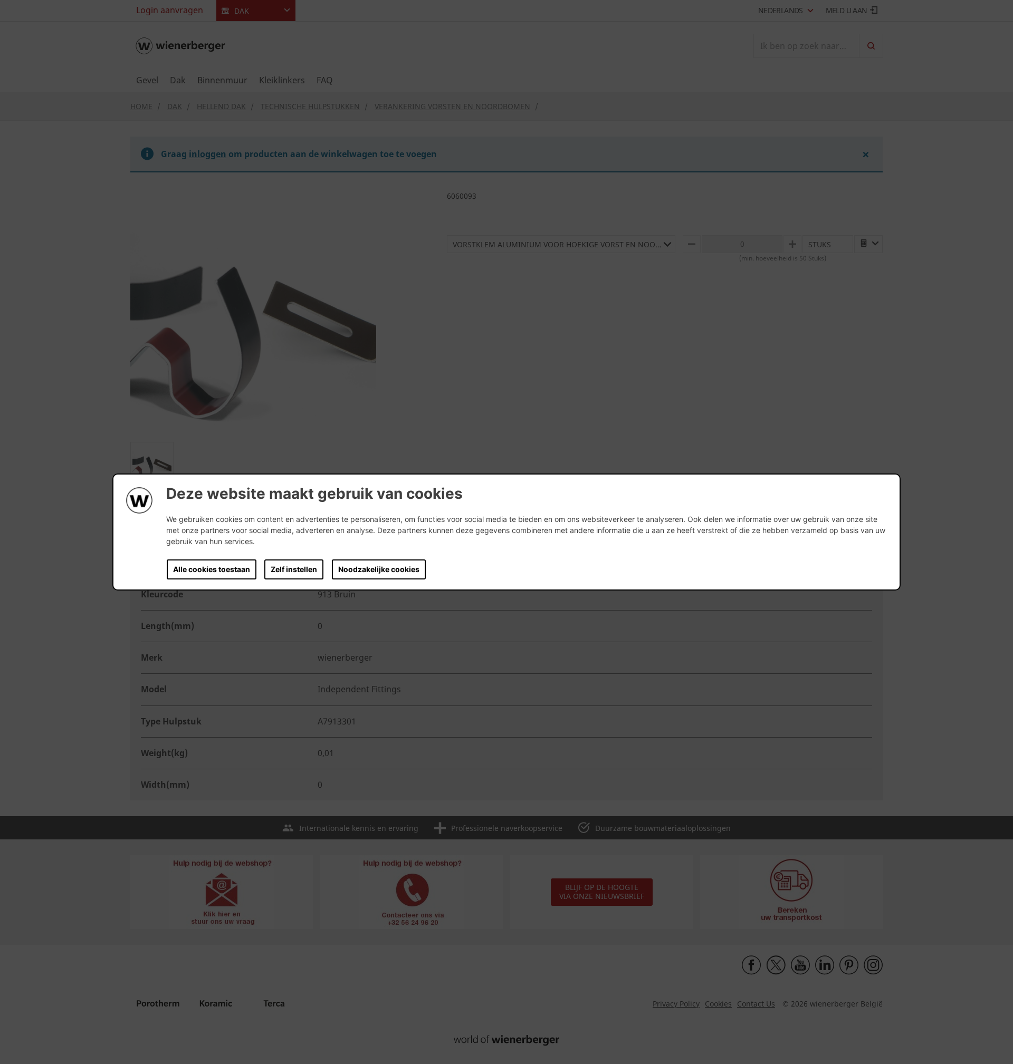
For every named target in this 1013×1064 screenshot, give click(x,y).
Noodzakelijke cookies (378, 569)
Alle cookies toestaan (211, 569)
